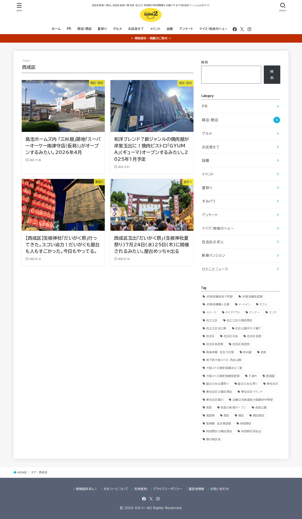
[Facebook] (235, 29)
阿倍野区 (246, 423)
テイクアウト (232, 312)
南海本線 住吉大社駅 (220, 352)
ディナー (254, 312)
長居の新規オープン (233, 407)
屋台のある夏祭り (217, 383)
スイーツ (211, 312)
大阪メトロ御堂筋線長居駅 (223, 375)
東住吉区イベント (252, 391)
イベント (155, 28)
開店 (241, 415)
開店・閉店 (84, 28)
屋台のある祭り (248, 383)
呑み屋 (247, 352)
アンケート (186, 28)
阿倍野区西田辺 (251, 431)
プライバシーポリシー (167, 489)
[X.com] (242, 29)
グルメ (117, 28)
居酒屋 (270, 375)
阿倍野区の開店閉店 (219, 431)
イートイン (245, 304)
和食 (263, 352)
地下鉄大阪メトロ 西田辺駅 (224, 359)
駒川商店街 (213, 439)
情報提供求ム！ (86, 489)
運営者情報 (196, 489)
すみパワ (208, 201)
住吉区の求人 (213, 242)
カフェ (263, 304)
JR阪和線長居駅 (252, 296)
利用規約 (140, 489)
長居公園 (261, 407)
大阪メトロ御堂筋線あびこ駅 (224, 367)
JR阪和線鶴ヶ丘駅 (218, 304)
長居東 (210, 415)
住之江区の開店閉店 (239, 320)
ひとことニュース (215, 269)
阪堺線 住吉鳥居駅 (218, 423)
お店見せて (136, 28)
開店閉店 (258, 415)
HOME (22, 472)
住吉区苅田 (231, 336)
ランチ (273, 312)
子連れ (252, 375)
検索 (204, 62)
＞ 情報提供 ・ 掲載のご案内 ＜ (151, 38)
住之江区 (212, 320)
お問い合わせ (219, 489)
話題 (170, 28)
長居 (209, 407)
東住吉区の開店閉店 (219, 391)
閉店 (227, 415)
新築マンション (213, 255)
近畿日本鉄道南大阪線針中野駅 (252, 399)
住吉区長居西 (241, 344)
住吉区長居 (254, 336)
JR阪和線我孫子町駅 (219, 296)
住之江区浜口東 (216, 328)
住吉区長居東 (215, 344)
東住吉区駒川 (215, 399)
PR (69, 28)
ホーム (56, 28)
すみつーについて (116, 489)
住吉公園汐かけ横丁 (248, 328)
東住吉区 (272, 383)
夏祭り (102, 28)
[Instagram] (249, 29)
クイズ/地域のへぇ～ (213, 28)
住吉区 (210, 336)
